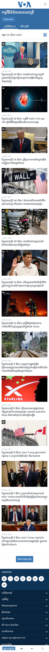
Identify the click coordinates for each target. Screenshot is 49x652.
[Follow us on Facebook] (4, 578)
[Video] (22, 648)
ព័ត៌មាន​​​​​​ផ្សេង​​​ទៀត (24, 559)
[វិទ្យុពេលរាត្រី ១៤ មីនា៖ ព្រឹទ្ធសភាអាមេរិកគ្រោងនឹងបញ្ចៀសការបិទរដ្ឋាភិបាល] (24, 140)
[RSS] (35, 578)
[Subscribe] (4, 585)
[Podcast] (41, 578)
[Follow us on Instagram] (22, 578)
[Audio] (32, 648)
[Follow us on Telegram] (29, 578)
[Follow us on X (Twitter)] (10, 578)
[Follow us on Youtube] (16, 578)
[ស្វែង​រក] (43, 648)
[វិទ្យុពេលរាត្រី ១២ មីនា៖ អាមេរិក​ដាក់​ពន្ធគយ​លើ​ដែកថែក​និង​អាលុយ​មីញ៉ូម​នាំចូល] (24, 222)
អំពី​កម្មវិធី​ (24, 26)
